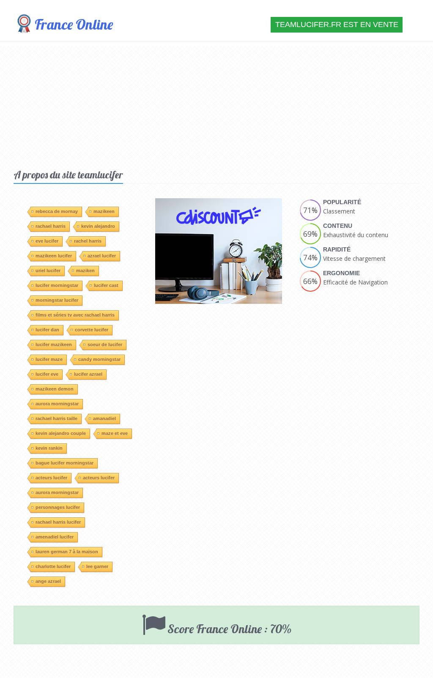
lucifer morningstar (57, 285)
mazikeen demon (55, 388)
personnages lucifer (58, 507)
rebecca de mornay (57, 211)
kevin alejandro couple (61, 433)
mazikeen (104, 211)
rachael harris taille (56, 418)
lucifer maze (49, 359)
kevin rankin (49, 448)
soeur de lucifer (105, 344)
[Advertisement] (216, 105)
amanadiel (104, 418)
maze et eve (114, 433)
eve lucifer (47, 240)
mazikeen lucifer (54, 255)
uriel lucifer (48, 270)
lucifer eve (47, 374)
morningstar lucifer (57, 300)
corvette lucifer (91, 329)
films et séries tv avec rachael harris (75, 314)
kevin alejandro (98, 226)
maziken (85, 270)
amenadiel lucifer (55, 536)
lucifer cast (106, 285)
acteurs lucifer (51, 477)
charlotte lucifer (53, 566)
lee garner (97, 566)
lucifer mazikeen (54, 344)
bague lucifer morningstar (64, 462)
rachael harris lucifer (58, 522)
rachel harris (87, 240)
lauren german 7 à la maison (67, 551)
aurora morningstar (57, 403)
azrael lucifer (102, 255)
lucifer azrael (88, 374)
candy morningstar (99, 359)
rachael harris (51, 226)
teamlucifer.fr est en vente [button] (336, 24)
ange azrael (48, 581)
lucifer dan (47, 329)
